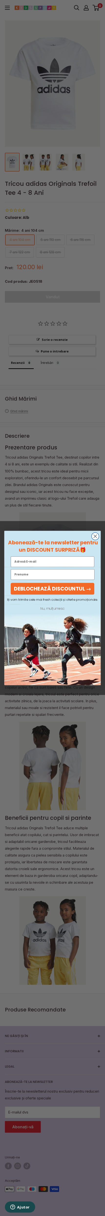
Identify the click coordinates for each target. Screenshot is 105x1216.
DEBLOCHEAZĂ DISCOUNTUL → (52, 588)
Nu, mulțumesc (52, 608)
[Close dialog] (95, 536)
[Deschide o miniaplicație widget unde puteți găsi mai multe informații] (20, 1207)
